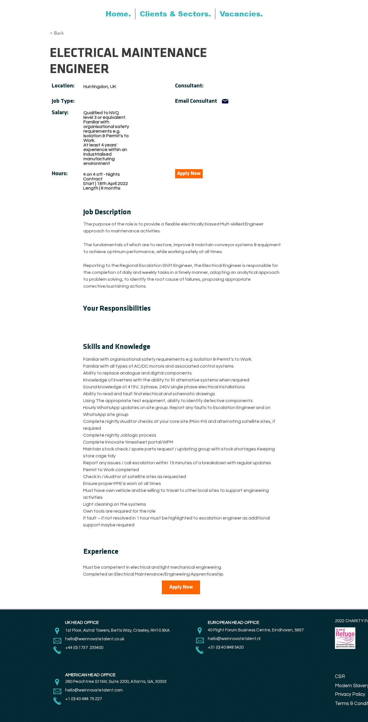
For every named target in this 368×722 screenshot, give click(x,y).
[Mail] (225, 101)
